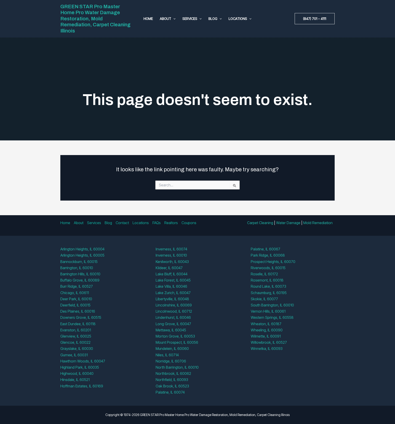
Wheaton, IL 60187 (266, 324)
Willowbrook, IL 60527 (269, 342)
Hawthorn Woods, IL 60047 (82, 361)
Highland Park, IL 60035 (79, 367)
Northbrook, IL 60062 (173, 373)
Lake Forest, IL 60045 (173, 280)
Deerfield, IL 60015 (75, 305)
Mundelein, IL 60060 (172, 348)
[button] (173, 18)
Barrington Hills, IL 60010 (80, 274)
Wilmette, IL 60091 (266, 336)
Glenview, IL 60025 (75, 336)
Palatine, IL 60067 (265, 249)
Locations (238, 18)
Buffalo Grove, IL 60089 (79, 280)
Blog (212, 18)
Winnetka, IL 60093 (267, 348)
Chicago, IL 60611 (74, 292)
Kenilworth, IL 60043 (172, 261)
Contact (122, 222)
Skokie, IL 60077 (264, 299)
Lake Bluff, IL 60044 (171, 274)
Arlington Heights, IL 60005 (82, 255)
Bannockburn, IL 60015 (79, 261)
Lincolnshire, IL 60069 (174, 305)
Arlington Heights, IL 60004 (82, 249)
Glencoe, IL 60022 (75, 342)
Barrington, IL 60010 (76, 268)
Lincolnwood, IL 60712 (174, 311)
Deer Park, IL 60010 (76, 299)
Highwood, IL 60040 (76, 373)
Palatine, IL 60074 (170, 392)
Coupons (188, 222)
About (165, 18)
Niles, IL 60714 (167, 355)
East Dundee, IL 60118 (78, 324)
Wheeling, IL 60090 (267, 330)
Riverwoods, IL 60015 (268, 268)
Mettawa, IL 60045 (171, 330)
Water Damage (288, 222)
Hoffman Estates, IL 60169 (81, 386)
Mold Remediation (318, 222)
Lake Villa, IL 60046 (171, 286)
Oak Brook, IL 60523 (172, 386)
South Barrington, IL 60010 (272, 305)
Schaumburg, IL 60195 (269, 292)
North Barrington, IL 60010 (177, 367)
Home (148, 18)
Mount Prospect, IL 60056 (177, 342)
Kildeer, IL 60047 (169, 268)
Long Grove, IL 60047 (173, 324)
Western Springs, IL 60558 (272, 317)
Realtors (171, 222)
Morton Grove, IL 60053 (175, 336)
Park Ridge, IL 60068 (268, 255)
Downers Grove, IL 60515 (80, 317)
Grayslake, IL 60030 (76, 348)
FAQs (156, 222)
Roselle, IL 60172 (264, 274)
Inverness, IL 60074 (171, 249)
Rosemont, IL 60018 (267, 280)
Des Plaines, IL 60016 (77, 311)
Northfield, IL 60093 (172, 379)
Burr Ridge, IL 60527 (76, 286)
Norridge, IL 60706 (171, 361)
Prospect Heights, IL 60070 (273, 261)
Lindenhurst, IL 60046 (173, 317)
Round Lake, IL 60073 (268, 286)
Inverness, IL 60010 (171, 255)
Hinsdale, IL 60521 (75, 379)
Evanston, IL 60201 (75, 330)
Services (189, 18)
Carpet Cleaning (260, 222)
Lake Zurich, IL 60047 (173, 292)
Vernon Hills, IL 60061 (268, 311)
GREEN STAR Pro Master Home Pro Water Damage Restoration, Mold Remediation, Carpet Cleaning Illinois (95, 19)
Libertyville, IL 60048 (172, 299)
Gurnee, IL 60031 (74, 355)
